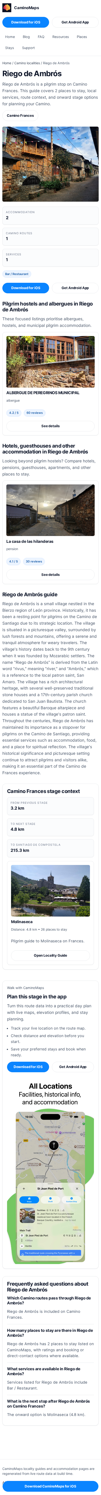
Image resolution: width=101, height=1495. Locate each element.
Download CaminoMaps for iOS (50, 1486)
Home (10, 37)
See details (50, 426)
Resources (60, 37)
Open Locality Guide (50, 955)
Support (28, 48)
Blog (26, 37)
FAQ (41, 37)
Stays (9, 48)
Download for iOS (25, 22)
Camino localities (27, 63)
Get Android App (75, 22)
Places (82, 37)
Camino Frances (20, 115)
